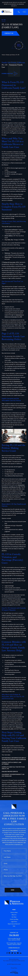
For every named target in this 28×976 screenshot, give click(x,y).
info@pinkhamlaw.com (14, 948)
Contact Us (9, 33)
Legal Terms (14, 921)
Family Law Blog (14, 919)
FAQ (14, 926)
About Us (14, 915)
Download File (7, 73)
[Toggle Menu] (24, 11)
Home (3, 55)
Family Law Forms (10, 55)
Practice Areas (14, 912)
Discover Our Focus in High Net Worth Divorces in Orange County (14, 4)
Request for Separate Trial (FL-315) (11, 683)
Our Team (14, 917)
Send (12, 890)
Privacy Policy (14, 968)
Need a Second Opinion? (14, 924)
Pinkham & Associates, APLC (10, 108)
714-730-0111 (14, 935)
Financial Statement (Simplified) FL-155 (13, 632)
